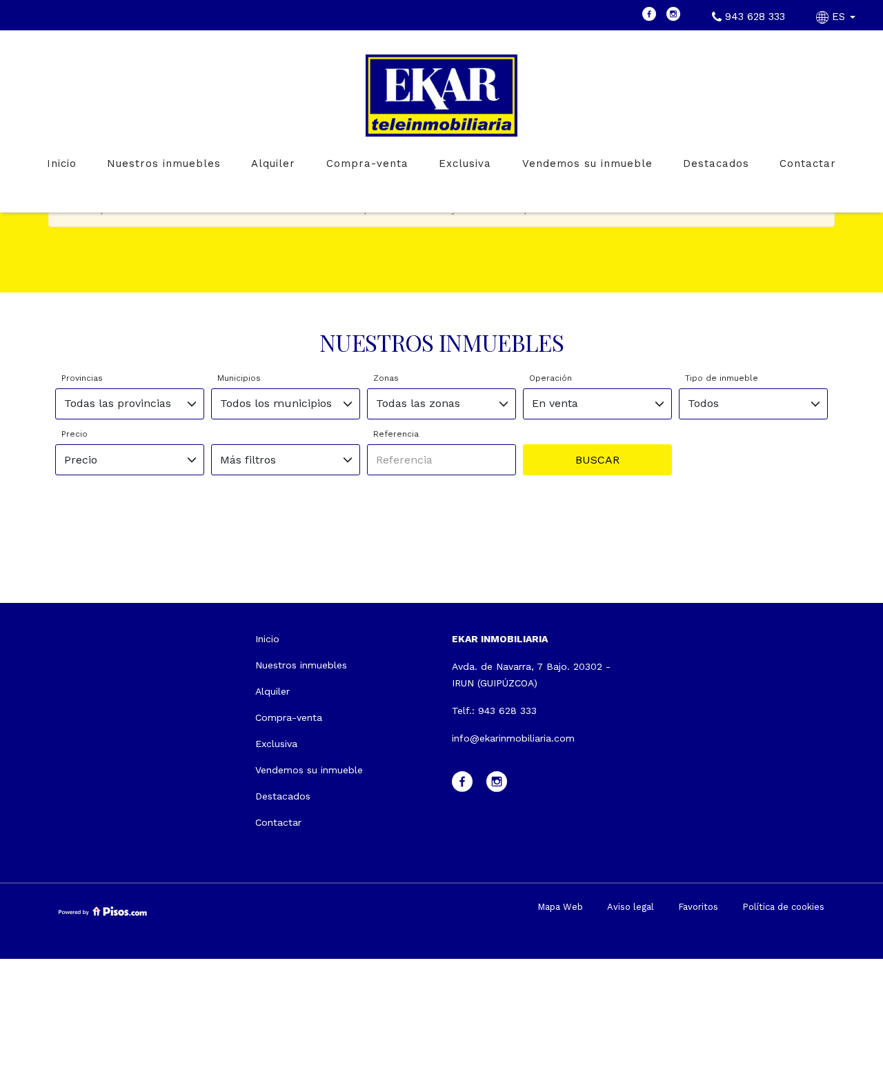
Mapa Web (560, 907)
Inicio (62, 163)
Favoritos (698, 907)
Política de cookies (783, 907)
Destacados (716, 163)
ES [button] (839, 16)
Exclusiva (465, 163)
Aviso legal (630, 907)
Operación (550, 378)
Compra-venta (367, 163)
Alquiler (273, 163)
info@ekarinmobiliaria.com (513, 738)
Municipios (239, 378)
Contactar (808, 163)
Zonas (386, 378)
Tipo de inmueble (721, 378)
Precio (74, 434)
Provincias (82, 378)
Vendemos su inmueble (587, 163)
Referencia (396, 434)
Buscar (597, 459)
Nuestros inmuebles (164, 163)
